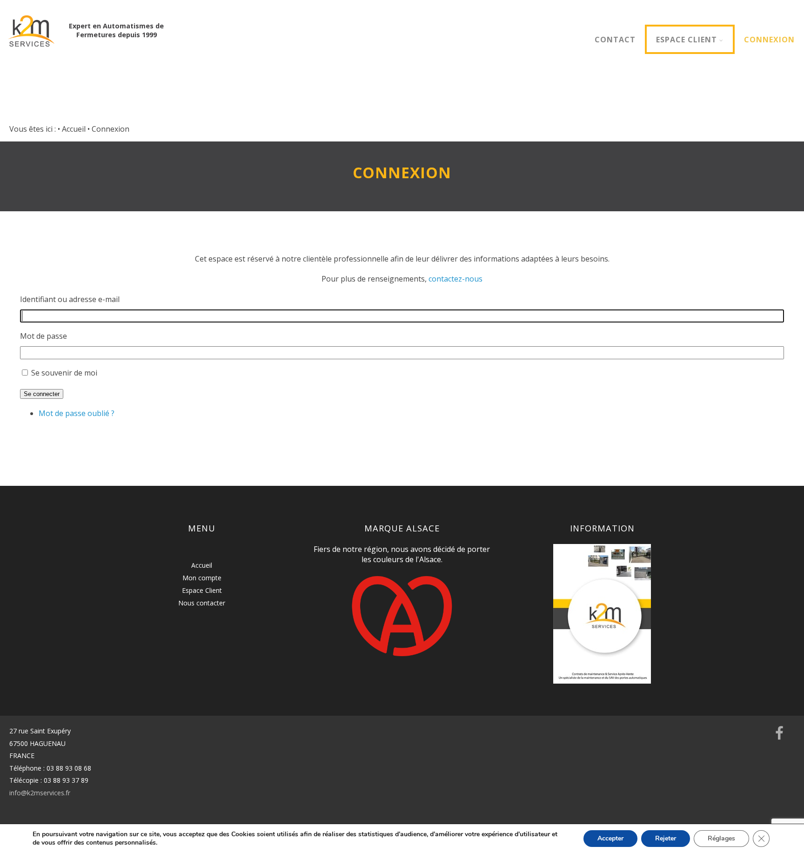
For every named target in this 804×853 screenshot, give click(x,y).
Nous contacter (201, 602)
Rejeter (665, 838)
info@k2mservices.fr (39, 792)
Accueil (201, 565)
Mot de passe (43, 336)
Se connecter (42, 393)
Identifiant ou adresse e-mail (70, 299)
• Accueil (72, 129)
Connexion (769, 39)
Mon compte (201, 577)
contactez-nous (455, 279)
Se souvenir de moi (64, 373)
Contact (615, 39)
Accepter (610, 838)
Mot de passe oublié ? (76, 413)
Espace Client (686, 39)
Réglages (721, 838)
